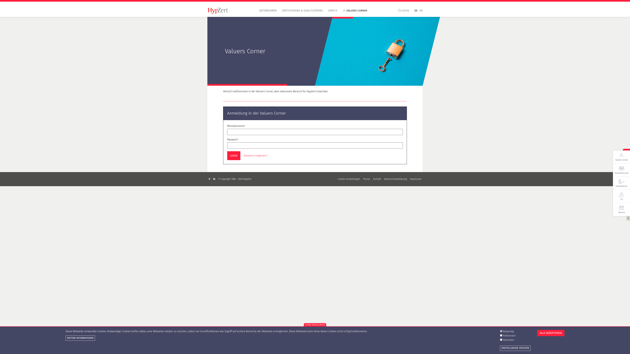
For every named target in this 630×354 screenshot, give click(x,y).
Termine (621, 212)
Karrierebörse (621, 186)
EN (421, 10)
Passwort (232, 139)
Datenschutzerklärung (395, 179)
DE (415, 10)
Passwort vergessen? (255, 155)
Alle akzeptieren (551, 332)
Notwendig (508, 331)
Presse (366, 179)
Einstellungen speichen (515, 348)
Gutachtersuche (621, 173)
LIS (621, 199)
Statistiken (508, 340)
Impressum (415, 179)
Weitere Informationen (80, 338)
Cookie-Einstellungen (349, 179)
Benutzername (235, 126)
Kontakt (377, 179)
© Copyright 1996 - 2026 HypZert (234, 179)
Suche (405, 10)
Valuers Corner (356, 10)
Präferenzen (509, 335)
